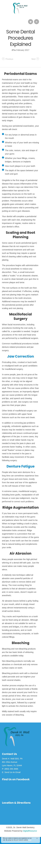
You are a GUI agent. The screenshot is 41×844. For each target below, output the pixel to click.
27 (14, 50)
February (20, 50)
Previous (9, 59)
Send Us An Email (12, 772)
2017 (27, 50)
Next (33, 59)
